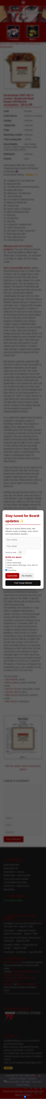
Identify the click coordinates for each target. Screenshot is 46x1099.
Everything (11, 570)
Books (9, 568)
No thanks (27, 575)
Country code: (11, 552)
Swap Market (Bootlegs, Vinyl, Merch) (22, 565)
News (9, 560)
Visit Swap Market (23, 583)
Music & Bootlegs (14, 563)
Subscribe (12, 575)
